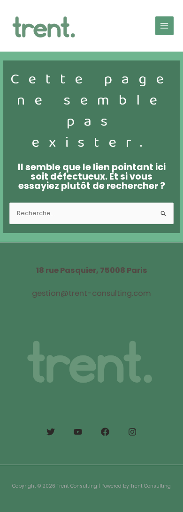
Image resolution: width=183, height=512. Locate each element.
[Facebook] (105, 432)
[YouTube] (78, 432)
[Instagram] (132, 432)
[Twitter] (50, 432)
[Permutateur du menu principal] (164, 25)
